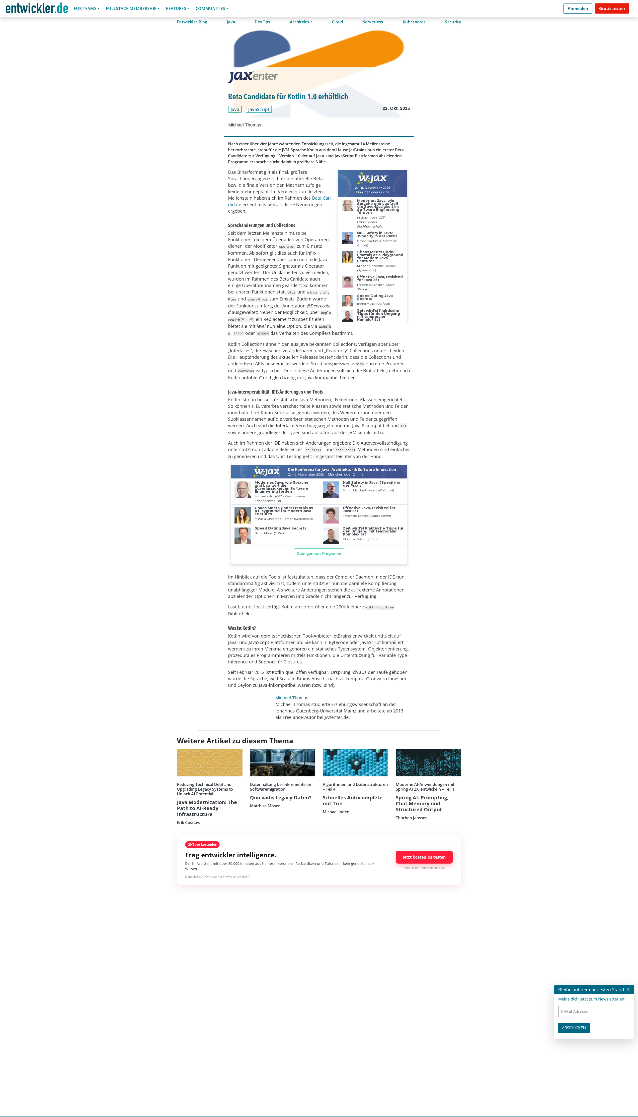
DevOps (262, 22)
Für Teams (85, 8)
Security (453, 22)
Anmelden (578, 8)
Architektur (301, 22)
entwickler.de (37, 9)
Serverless (373, 22)
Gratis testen (612, 8)
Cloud (337, 22)
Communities (210, 8)
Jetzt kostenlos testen (424, 857)
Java (231, 22)
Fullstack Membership (131, 8)
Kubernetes (414, 22)
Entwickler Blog (192, 22)
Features (176, 8)
